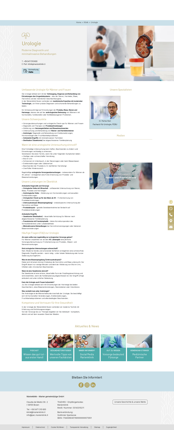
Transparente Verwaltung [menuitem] (79, 427)
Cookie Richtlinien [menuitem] (57, 427)
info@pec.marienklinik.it (37, 415)
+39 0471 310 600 (30, 61)
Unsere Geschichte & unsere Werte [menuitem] (130, 402)
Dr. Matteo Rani (105, 121)
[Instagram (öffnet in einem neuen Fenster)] (87, 384)
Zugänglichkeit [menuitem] (111, 427)
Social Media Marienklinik (87, 356)
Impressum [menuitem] (26, 427)
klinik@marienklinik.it (36, 64)
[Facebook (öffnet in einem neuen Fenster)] (81, 384)
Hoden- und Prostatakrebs (120, 177)
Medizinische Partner (139, 356)
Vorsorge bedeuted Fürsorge (113, 356)
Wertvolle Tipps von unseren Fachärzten (61, 356)
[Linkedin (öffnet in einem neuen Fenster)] (93, 384)
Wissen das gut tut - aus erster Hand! (34, 356)
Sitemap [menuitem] (97, 427)
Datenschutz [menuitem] (40, 427)
